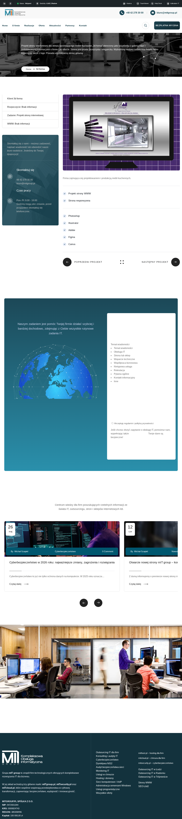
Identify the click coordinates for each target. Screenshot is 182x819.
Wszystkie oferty (104, 793)
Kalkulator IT (174, 3)
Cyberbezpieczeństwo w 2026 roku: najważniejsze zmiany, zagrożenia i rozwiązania (62, 562)
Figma (71, 237)
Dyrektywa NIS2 (104, 763)
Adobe (71, 230)
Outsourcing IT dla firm (107, 752)
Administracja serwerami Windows (113, 785)
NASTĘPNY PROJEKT (155, 262)
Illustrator (73, 223)
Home (28, 69)
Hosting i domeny (105, 778)
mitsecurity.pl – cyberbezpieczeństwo (155, 763)
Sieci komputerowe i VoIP (109, 782)
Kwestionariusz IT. (138, 433)
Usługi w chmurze (105, 774)
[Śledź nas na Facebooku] (11, 3)
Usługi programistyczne (108, 789)
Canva (71, 244)
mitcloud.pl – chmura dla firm (151, 758)
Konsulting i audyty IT (107, 756)
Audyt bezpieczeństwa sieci (110, 767)
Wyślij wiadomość (141, 450)
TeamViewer (144, 3)
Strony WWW (145, 782)
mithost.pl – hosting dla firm (151, 753)
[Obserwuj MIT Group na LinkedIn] (5, 3)
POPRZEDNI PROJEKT (88, 262)
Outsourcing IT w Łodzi (150, 769)
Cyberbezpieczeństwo (107, 760)
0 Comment (107, 551)
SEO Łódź (143, 786)
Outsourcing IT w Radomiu (151, 773)
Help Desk (158, 3)
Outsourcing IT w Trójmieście (153, 777)
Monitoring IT (102, 771)
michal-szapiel (21, 551)
